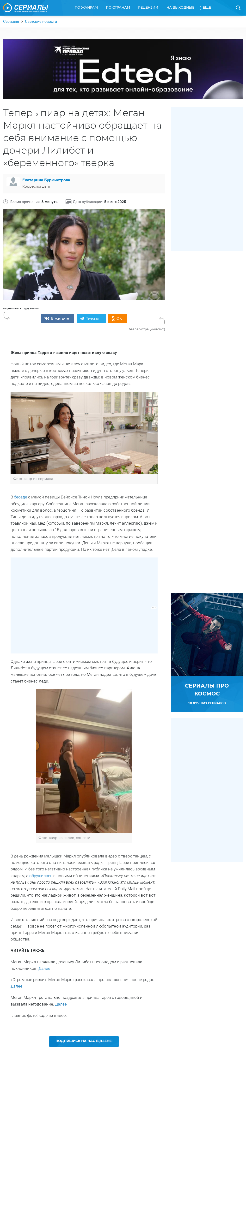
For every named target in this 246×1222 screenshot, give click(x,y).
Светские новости (41, 21)
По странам (118, 7)
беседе (20, 497)
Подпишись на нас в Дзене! (83, 1041)
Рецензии (148, 7)
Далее (44, 968)
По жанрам (86, 7)
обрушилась (40, 875)
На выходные (180, 7)
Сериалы (11, 21)
